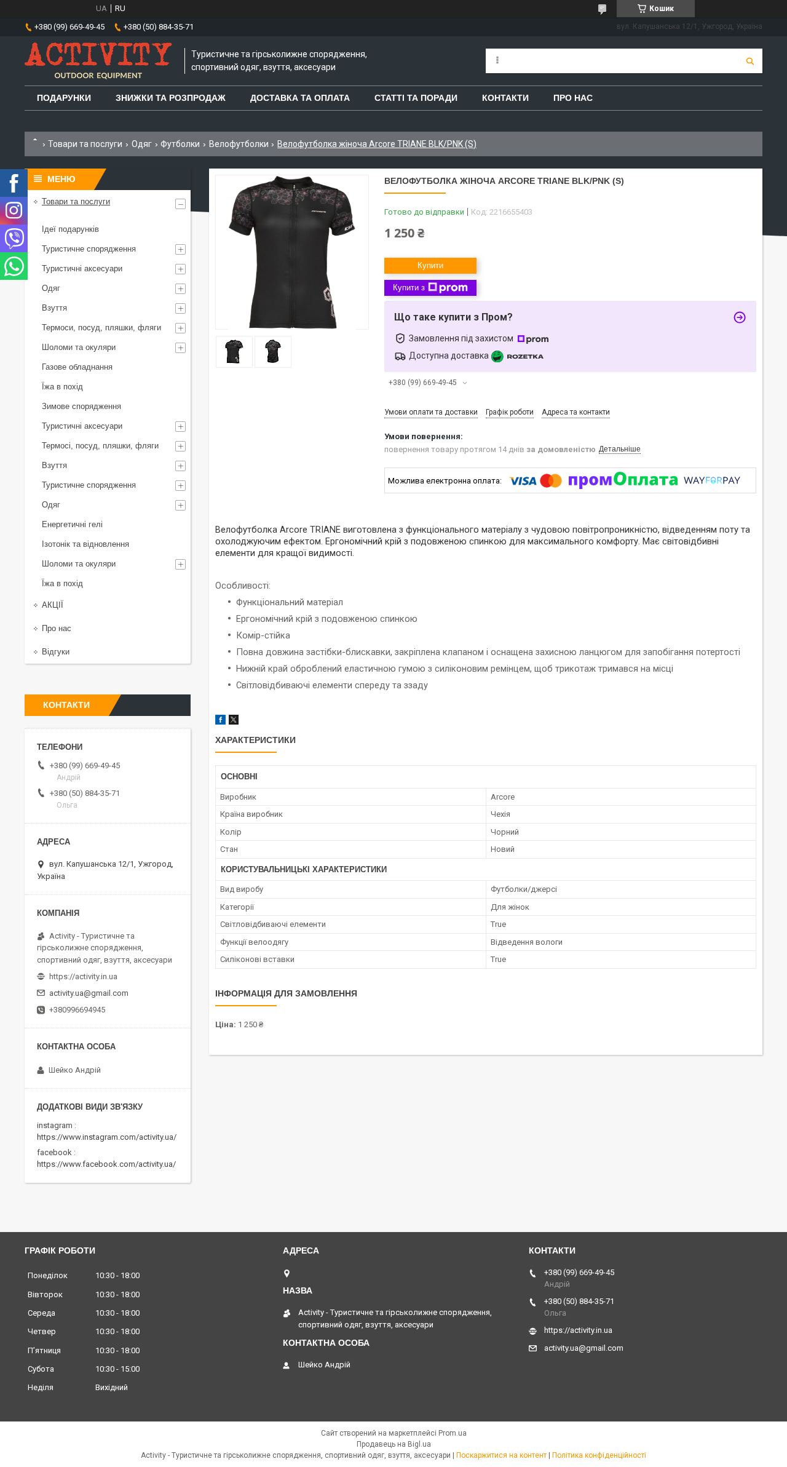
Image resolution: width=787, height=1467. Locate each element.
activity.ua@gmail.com (89, 993)
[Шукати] (750, 61)
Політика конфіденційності (599, 1455)
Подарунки (64, 98)
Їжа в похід (62, 386)
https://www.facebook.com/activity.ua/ (106, 1164)
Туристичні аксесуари (82, 268)
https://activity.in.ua (83, 976)
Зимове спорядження (81, 406)
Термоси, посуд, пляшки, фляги (101, 327)
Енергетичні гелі (72, 524)
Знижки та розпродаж (171, 98)
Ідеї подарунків (70, 229)
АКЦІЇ (52, 605)
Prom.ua (452, 1433)
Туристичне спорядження (89, 248)
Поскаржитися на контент (501, 1455)
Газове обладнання (77, 367)
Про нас (56, 628)
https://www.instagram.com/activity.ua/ (106, 1137)
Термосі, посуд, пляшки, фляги (100, 445)
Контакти (505, 98)
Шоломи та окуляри (79, 347)
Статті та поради (415, 98)
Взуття (54, 307)
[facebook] (220, 721)
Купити (430, 265)
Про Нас (573, 98)
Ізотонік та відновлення (85, 544)
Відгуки (55, 651)
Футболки (180, 144)
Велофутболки (239, 144)
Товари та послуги (85, 144)
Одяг (142, 144)
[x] (234, 721)
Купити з (409, 287)
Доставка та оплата (300, 98)
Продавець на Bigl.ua (394, 1444)
